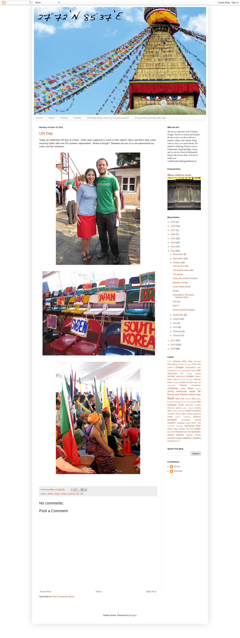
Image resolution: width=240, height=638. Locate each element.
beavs (170, 379)
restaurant (185, 420)
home (181, 405)
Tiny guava (178, 274)
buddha (176, 382)
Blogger (133, 615)
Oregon (63, 494)
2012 (173, 251)
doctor (191, 388)
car (199, 382)
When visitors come (179, 175)
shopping (180, 423)
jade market (188, 408)
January (177, 335)
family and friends (177, 394)
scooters (171, 423)
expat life (195, 391)
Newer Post (45, 591)
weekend (171, 441)
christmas (172, 388)
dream (198, 388)
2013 (173, 246)
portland (71, 494)
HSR (194, 364)
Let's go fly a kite (180, 266)
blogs (169, 382)
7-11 (169, 361)
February (177, 331)
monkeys (196, 410)
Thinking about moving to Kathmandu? (107, 117)
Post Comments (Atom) (63, 596)
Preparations (190, 367)
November (178, 258)
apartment (180, 376)
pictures (197, 416)
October (177, 262)
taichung (189, 425)
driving (170, 391)
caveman (171, 385)
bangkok (190, 376)
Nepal (51, 117)
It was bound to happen (184, 310)
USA (82, 494)
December (178, 254)
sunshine (171, 426)
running (197, 420)
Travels (77, 117)
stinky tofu (196, 423)
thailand (179, 432)
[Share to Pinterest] (85, 489)
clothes (50, 494)
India (199, 364)
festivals (192, 394)
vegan (179, 438)
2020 (173, 222)
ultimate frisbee (193, 435)
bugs (195, 382)
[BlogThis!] (75, 489)
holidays (172, 404)
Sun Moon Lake (188, 370)
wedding (197, 438)
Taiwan (64, 117)
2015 (173, 238)
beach (198, 376)
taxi (187, 429)
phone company (183, 417)
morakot (170, 414)
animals (171, 376)
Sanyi (179, 371)
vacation (171, 438)
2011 (173, 340)
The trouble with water (183, 270)
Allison (177, 466)
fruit (193, 398)
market (188, 410)
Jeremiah (178, 471)
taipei (198, 426)
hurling (198, 405)
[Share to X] (79, 489)
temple (197, 429)
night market (187, 414)
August (176, 319)
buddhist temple (186, 382)
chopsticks (196, 385)
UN (77, 494)
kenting (198, 408)
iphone (179, 408)
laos (169, 410)
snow (188, 423)
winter (178, 441)
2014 (173, 242)
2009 (173, 349)
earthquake (181, 391)
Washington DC (175, 373)
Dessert (197, 361)
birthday (197, 379)
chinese (183, 385)
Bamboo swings (180, 282)
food (170, 398)
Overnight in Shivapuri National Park (183, 296)
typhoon (180, 435)
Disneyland (172, 364)
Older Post (151, 591)
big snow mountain (185, 379)
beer (175, 379)
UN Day (46, 133)
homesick (189, 405)
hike (199, 402)
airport (198, 373)
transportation (194, 432)
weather (187, 438)
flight (199, 395)
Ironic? (176, 305)
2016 (173, 234)
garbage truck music (182, 402)
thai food (171, 432)
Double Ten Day (184, 364)
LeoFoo (170, 367)
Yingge (189, 374)
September (178, 315)
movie (178, 414)
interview (171, 408)
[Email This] (72, 489)
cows (182, 388)
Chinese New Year (183, 361)
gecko (193, 402)
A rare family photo (181, 286)
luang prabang (178, 411)
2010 (173, 344)
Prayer (176, 291)
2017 (173, 230)
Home (39, 117)
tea (191, 429)
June (175, 327)
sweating (179, 426)
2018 (173, 226)
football (188, 399)
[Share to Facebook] (82, 489)
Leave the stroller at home (185, 278)
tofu (185, 432)
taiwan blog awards (176, 429)
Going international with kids (150, 117)
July (175, 323)
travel (170, 434)
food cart (179, 398)
